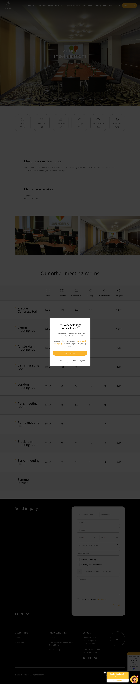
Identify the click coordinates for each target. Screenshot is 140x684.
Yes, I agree (70, 353)
